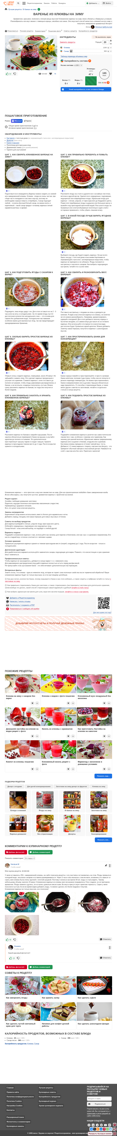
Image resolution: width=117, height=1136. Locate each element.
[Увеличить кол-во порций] (111, 40)
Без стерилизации (45, 834)
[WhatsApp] (107, 1129)
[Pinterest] (104, 1129)
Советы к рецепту (70, 31)
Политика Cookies (14, 1101)
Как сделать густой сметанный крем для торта (20, 1025)
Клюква (67, 48)
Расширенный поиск (15, 1117)
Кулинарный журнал (47, 1101)
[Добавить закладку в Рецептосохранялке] (50, 73)
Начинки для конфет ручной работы (55, 1025)
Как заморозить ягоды (16, 998)
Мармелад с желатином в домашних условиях (90, 763)
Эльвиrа (17, 946)
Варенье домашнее (18, 834)
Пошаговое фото (55, 31)
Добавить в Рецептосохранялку (22, 598)
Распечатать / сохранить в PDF (22, 605)
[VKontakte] (91, 1129)
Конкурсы (62, 3)
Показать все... (103, 840)
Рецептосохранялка (34, 3)
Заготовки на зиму (99, 810)
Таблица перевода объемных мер (74, 56)
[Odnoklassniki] (97, 1129)
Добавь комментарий (41, 852)
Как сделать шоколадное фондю (93, 1024)
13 (14, 958)
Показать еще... (103, 776)
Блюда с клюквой (18, 810)
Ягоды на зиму (45, 810)
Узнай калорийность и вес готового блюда (86, 89)
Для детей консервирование (39, 786)
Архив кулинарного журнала (51, 1106)
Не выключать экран (103, 37)
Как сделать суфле (87, 998)
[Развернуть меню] (115, 1134)
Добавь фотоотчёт (16, 852)
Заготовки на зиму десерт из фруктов (71, 786)
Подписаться (100, 1104)
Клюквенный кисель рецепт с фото (56, 763)
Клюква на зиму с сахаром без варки (20, 697)
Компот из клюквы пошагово (20, 762)
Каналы (47, 3)
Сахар (66, 51)
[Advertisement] (31, 93)
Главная (10, 1088)
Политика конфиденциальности (20, 1097)
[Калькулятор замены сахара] (71, 51)
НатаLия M (15, 864)
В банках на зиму (72, 810)
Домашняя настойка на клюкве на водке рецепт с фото (22, 730)
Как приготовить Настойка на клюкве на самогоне (91, 730)
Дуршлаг (10, 140)
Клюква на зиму (98, 786)
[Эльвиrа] (10, 947)
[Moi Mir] (101, 1129)
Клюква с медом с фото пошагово (58, 696)
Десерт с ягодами (15, 786)
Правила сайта (13, 1092)
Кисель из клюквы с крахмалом (57, 729)
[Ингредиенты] (115, 1125)
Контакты (11, 1110)
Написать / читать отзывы (20, 601)
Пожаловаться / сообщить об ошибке (24, 609)
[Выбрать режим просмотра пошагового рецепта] (8, 190)
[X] (94, 1129)
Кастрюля (10, 138)
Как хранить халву (50, 998)
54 (10, 74)
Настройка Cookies (14, 1106)
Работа (54, 3)
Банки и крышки (13, 143)
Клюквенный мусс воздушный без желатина (94, 697)
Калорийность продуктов (88, 31)
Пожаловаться (12, 31)
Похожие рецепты (26, 31)
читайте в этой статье (80, 588)
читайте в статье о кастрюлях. (77, 592)
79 (55, 74)
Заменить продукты (67, 42)
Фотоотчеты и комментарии (18, 1122)
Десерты (72, 834)
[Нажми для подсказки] (89, 60)
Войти (108, 3)
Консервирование (98, 834)
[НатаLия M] (7, 865)
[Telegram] (110, 1129)
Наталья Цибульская (103, 27)
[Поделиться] (115, 1129)
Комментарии (41, 31)
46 (10, 940)
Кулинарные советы (47, 1092)
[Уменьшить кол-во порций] (111, 43)
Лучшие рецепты (46, 1088)
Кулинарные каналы (15, 1126)
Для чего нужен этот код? (102, 612)
